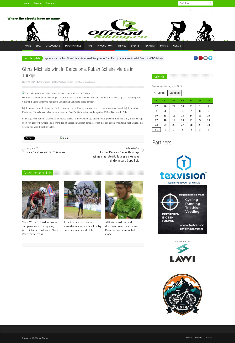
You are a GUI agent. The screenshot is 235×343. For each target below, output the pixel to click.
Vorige (161, 92)
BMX (38, 45)
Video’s (177, 45)
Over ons (38, 3)
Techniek (150, 45)
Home (26, 3)
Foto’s (164, 45)
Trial (89, 45)
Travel (122, 45)
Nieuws (70, 82)
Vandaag (174, 92)
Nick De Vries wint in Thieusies (46, 150)
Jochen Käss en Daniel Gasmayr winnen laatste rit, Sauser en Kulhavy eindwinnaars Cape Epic (116, 154)
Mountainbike (73, 45)
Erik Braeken (44, 82)
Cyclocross (53, 45)
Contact (50, 3)
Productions (105, 45)
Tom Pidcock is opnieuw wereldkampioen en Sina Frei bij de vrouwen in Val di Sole (95, 58)
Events (135, 45)
